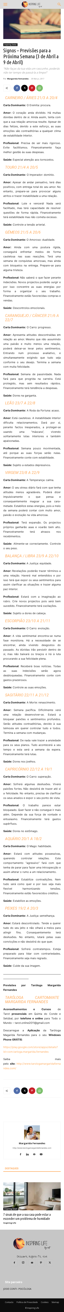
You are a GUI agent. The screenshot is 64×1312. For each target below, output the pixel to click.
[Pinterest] (32, 88)
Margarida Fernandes (18, 78)
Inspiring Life (9, 1223)
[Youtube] (42, 1154)
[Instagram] (23, 1262)
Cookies (44, 1302)
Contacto (9, 1302)
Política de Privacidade (27, 1302)
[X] (24, 88)
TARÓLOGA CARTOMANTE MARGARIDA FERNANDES (32, 999)
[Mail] (35, 1154)
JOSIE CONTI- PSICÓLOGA (17, 1288)
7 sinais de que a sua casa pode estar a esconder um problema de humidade (27, 1216)
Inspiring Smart (10, 1209)
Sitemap (55, 1302)
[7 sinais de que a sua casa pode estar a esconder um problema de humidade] (32, 1196)
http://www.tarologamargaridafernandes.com (32, 1148)
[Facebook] (17, 88)
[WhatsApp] (39, 88)
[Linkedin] (28, 1154)
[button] (5, 4)
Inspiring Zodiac (10, 44)
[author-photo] (32, 1138)
